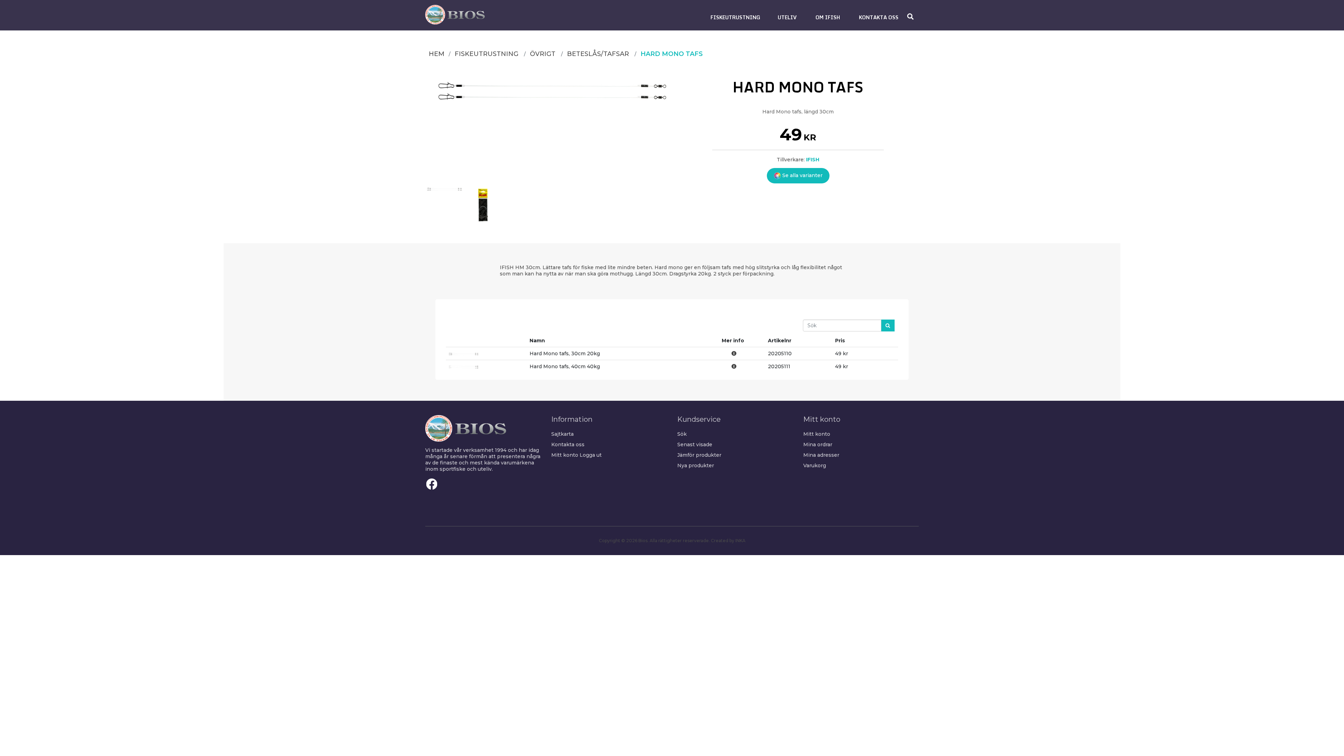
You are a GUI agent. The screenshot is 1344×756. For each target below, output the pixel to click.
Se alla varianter (801, 175)
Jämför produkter (699, 455)
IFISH (812, 159)
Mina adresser (821, 455)
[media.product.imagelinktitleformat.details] (444, 204)
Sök (682, 434)
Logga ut (591, 455)
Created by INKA (728, 540)
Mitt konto (564, 455)
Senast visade (694, 444)
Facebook (432, 484)
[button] (735, 17)
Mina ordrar (817, 444)
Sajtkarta (562, 434)
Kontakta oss (567, 444)
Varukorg (814, 465)
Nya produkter (695, 465)
